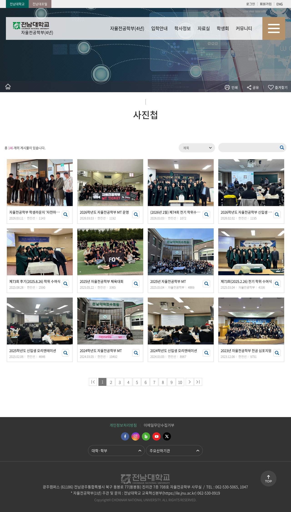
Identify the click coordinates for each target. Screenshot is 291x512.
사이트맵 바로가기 (273, 28)
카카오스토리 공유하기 (222, 101)
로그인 (250, 3)
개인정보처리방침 (123, 425)
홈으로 (8, 86)
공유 (256, 87)
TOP (268, 481)
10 (180, 382)
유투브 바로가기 (156, 436)
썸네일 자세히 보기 (65, 214)
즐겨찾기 (281, 87)
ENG (279, 3)
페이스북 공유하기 (208, 101)
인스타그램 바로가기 (135, 436)
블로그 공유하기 (235, 101)
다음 (190, 382)
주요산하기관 (160, 450)
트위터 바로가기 (167, 436)
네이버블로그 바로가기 (146, 436)
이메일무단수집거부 (159, 425)
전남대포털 (40, 4)
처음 (93, 382)
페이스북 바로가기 (125, 436)
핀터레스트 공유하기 (229, 101)
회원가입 (266, 3)
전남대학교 (17, 4)
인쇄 (234, 87)
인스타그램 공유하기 (242, 101)
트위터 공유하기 (215, 101)
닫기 (258, 98)
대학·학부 (99, 450)
